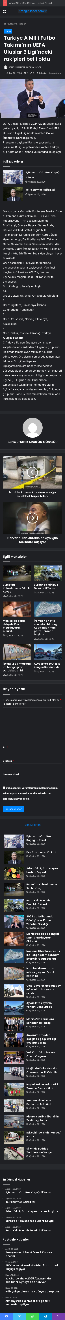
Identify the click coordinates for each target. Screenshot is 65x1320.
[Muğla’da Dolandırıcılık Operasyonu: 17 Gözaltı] (14, 1073)
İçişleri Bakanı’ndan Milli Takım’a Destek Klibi (42, 1086)
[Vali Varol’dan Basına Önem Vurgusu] (14, 1057)
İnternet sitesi (11, 774)
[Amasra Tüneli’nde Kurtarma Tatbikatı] (14, 1105)
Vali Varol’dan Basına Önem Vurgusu (40, 1054)
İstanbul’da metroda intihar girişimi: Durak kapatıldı (17, 667)
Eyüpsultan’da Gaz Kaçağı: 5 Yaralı (38, 838)
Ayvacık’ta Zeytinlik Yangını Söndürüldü (47, 665)
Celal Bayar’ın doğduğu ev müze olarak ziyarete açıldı (43, 989)
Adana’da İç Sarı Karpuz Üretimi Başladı (30, 3)
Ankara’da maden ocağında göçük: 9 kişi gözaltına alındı (41, 1038)
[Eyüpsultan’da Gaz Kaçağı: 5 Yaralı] (13, 177)
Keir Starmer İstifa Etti (40, 190)
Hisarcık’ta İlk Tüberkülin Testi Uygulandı (42, 1118)
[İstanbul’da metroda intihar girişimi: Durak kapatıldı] (17, 652)
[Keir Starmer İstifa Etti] (13, 194)
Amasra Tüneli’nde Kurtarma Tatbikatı (39, 1102)
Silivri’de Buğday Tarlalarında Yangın (39, 1150)
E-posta (8, 760)
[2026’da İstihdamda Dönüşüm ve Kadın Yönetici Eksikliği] (14, 921)
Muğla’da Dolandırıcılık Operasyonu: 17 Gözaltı (41, 1070)
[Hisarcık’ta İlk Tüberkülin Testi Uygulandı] (14, 1121)
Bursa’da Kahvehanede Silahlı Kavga (16, 588)
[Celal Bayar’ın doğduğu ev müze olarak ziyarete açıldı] (14, 990)
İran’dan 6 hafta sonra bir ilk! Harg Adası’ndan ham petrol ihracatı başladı (45, 627)
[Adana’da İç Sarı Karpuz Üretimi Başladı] (14, 873)
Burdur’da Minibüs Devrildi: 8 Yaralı (46, 586)
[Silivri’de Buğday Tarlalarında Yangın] (14, 1153)
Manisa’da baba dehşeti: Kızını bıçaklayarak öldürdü (14, 626)
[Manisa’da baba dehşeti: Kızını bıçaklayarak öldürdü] (17, 609)
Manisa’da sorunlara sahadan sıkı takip (40, 1021)
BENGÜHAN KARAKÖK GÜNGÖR (25, 67)
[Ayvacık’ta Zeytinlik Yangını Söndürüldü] (48, 652)
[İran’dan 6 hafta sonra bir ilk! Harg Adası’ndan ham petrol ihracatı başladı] (48, 609)
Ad (5, 747)
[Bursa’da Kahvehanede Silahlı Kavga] (17, 573)
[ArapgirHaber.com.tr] (32, 11)
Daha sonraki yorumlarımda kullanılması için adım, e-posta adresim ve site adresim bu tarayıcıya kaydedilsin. (30, 793)
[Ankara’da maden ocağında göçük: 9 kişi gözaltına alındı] (14, 1040)
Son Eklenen (33, 824)
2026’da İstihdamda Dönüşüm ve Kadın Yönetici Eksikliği (39, 920)
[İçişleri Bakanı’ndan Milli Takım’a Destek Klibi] (14, 1089)
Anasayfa (11, 23)
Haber (22, 23)
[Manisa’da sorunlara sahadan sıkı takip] (14, 1024)
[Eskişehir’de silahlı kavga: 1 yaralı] (14, 1137)
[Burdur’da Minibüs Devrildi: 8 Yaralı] (48, 573)
